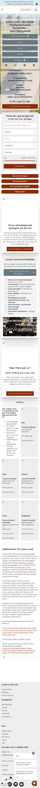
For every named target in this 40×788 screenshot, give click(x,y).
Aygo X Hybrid (13, 628)
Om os (4, 740)
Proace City (11, 635)
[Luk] (36, 4)
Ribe (21, 563)
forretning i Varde (22, 603)
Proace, (16, 632)
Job (3, 743)
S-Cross (27, 639)
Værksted (5, 713)
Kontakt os (6, 737)
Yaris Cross (27, 628)
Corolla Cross (13, 630)
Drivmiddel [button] (9, 145)
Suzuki (33, 574)
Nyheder (5, 734)
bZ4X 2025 (22, 630)
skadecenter (11, 444)
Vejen (25, 563)
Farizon (7, 576)
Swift (10, 639)
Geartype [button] (8, 152)
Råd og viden (7, 731)
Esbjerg (31, 563)
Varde (4, 565)
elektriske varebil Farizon (23, 653)
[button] (4, 782)
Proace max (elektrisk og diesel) (14, 648)
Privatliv (5, 765)
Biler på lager (7, 704)
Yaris (21, 628)
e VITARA (20, 639)
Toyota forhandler (28, 554)
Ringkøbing (13, 565)
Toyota (4, 707)
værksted (10, 437)
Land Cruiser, (7, 632)
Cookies (5, 770)
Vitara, (14, 639)
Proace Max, (23, 632)
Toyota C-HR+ (32, 630)
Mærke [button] (7, 132)
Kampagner (6, 716)
